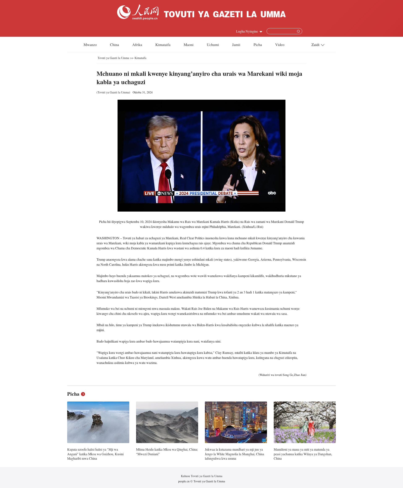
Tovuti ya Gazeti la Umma (113, 58)
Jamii (236, 44)
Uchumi (213, 44)
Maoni (189, 44)
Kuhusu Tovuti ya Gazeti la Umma (201, 476)
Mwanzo (90, 44)
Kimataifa (162, 44)
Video (279, 44)
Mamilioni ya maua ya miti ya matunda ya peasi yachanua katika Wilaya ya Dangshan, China (303, 454)
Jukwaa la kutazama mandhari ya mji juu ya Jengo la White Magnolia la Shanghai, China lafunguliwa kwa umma (234, 454)
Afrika (137, 44)
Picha (258, 44)
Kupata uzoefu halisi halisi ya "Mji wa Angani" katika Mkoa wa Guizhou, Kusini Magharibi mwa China (95, 454)
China (114, 44)
